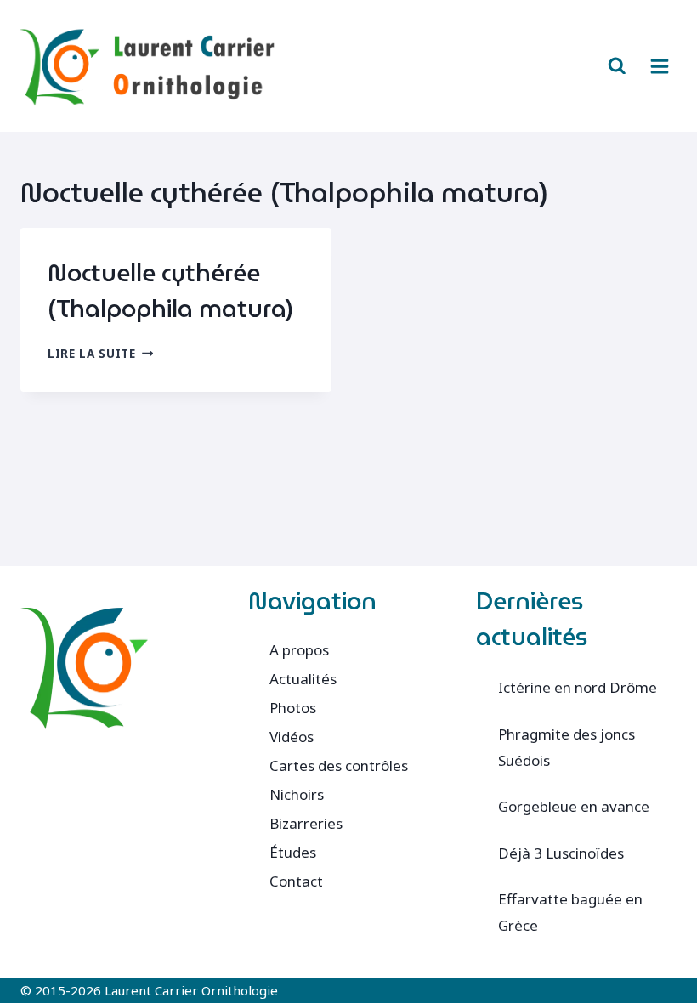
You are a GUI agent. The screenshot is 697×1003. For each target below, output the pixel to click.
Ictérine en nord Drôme (577, 687)
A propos (299, 650)
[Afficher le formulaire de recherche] (617, 66)
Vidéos (291, 736)
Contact (296, 881)
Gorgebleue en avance (573, 806)
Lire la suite (100, 353)
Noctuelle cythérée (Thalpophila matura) (171, 290)
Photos (292, 707)
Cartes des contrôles (338, 765)
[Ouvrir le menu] (659, 66)
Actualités (303, 678)
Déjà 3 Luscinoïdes (561, 853)
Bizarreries (306, 823)
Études (292, 852)
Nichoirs (296, 794)
